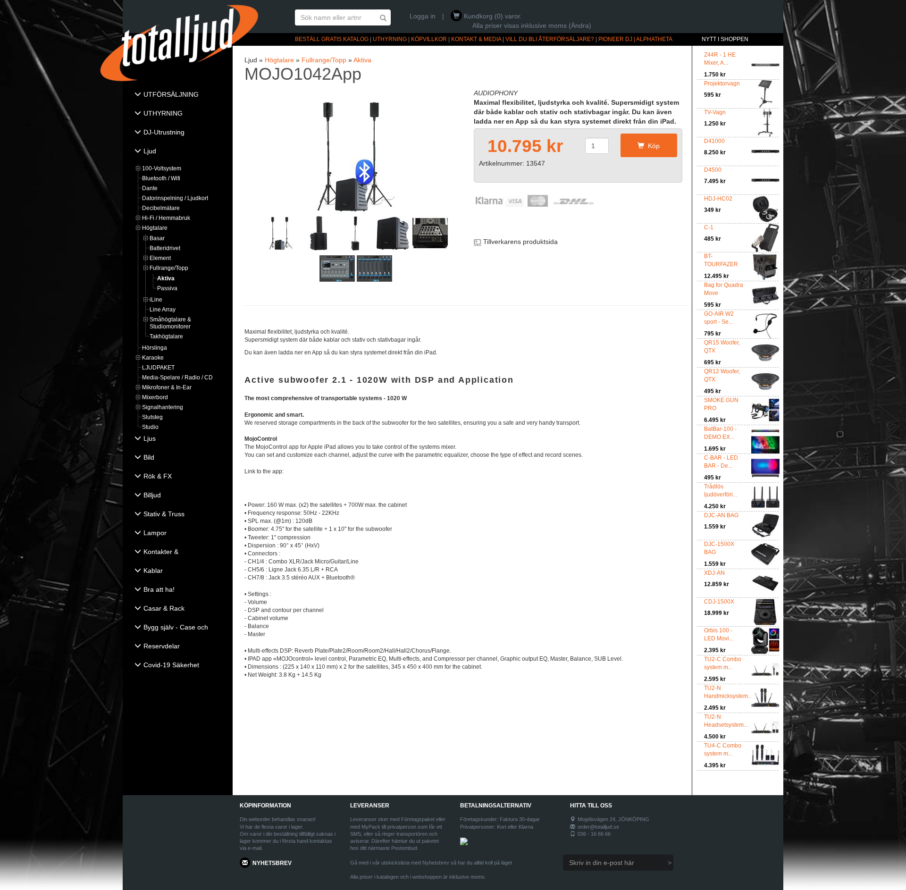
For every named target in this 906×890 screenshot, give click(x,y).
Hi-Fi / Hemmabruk (166, 218)
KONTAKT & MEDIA (476, 39)
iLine (156, 299)
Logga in (423, 16)
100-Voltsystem (161, 168)
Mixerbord (155, 397)
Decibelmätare (161, 208)
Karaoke (153, 357)
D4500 (712, 170)
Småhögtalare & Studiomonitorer (170, 323)
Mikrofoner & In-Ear (167, 387)
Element (160, 258)
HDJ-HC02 (718, 198)
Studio (150, 427)
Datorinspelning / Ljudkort (175, 198)
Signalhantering (162, 407)
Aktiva (166, 278)
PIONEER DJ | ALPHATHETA (635, 39)
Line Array (163, 309)
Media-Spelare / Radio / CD (177, 377)
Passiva (167, 288)
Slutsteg (152, 417)
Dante (150, 188)
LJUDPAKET (158, 367)
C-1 (708, 227)
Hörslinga (154, 347)
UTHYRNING (390, 39)
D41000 (714, 141)
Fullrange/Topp (169, 268)
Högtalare (155, 228)
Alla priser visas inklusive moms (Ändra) (531, 25)
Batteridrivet (165, 248)
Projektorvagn (722, 83)
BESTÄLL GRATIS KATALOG (332, 39)
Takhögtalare (166, 336)
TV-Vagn (715, 112)
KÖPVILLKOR (429, 39)
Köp (652, 146)
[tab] (178, 95)
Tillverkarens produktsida (520, 241)
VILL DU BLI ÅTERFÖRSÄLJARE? (549, 39)
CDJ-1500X (719, 601)
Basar (157, 238)
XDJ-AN (714, 573)
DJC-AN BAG (721, 515)
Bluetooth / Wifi (161, 178)
